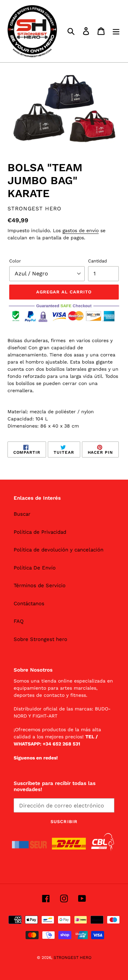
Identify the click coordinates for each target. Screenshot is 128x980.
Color (15, 260)
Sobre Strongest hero (40, 639)
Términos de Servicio (40, 585)
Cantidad (97, 260)
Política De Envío (35, 568)
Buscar (22, 514)
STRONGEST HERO (72, 957)
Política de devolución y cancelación (58, 550)
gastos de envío (80, 230)
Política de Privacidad (40, 532)
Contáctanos (29, 603)
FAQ (19, 621)
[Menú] (116, 31)
